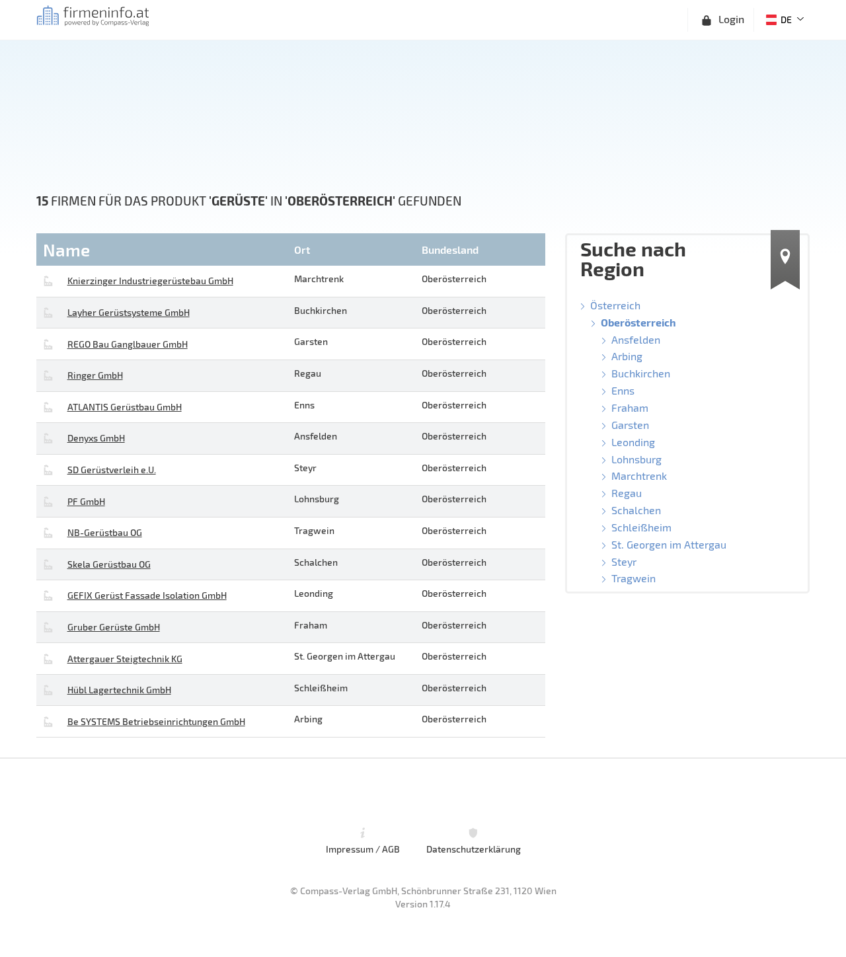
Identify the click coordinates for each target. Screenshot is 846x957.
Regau (626, 492)
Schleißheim (641, 527)
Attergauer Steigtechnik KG (124, 658)
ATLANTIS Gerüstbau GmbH (124, 406)
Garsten (630, 424)
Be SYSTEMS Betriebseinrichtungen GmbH (156, 721)
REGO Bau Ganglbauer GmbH (127, 344)
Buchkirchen (640, 373)
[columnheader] (163, 249)
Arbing (626, 356)
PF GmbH (86, 501)
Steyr (623, 561)
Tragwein (633, 578)
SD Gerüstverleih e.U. (111, 469)
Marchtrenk (639, 475)
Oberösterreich (638, 322)
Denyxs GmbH (96, 437)
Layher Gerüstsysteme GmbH (128, 312)
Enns (622, 390)
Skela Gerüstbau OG (109, 564)
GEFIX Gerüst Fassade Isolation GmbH (147, 595)
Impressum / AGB (363, 849)
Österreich (615, 305)
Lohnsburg (636, 459)
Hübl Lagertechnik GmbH (119, 689)
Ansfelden (635, 339)
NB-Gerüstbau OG (104, 532)
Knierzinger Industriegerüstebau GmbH (150, 280)
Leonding (633, 442)
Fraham (629, 407)
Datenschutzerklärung (473, 849)
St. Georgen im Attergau (668, 544)
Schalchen (636, 510)
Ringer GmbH (95, 375)
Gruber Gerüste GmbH (113, 626)
